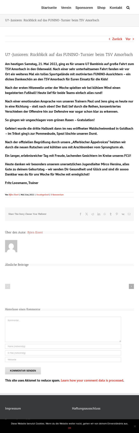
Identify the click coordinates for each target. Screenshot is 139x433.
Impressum (13, 408)
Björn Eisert (14, 194)
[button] (128, 7)
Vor (128, 39)
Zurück (117, 39)
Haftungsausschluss (86, 408)
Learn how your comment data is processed (92, 380)
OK (69, 428)
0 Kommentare (57, 194)
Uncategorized (42, 194)
